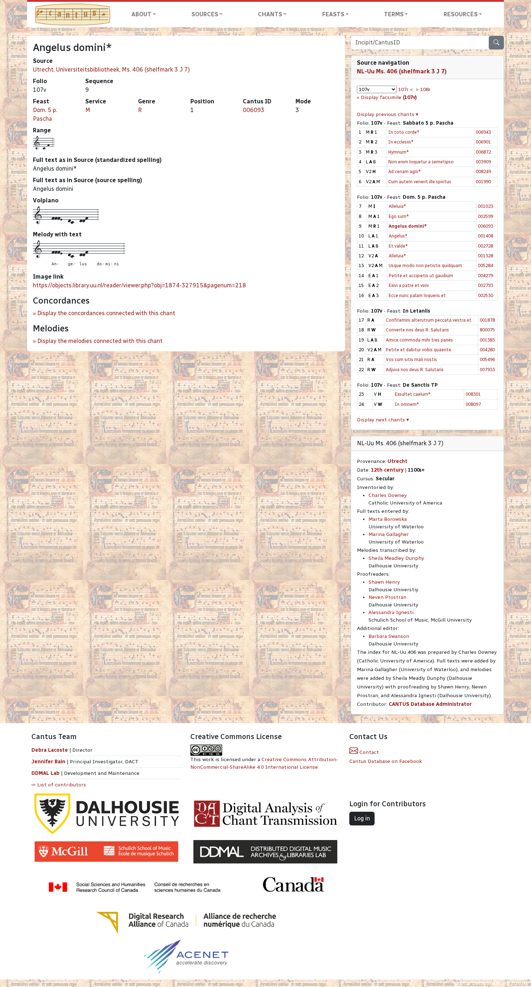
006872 (483, 152)
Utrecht (397, 461)
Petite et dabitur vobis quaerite (418, 349)
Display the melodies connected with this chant (100, 341)
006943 (483, 132)
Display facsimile (389, 97)
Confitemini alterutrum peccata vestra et (428, 320)
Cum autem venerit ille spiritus (419, 181)
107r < (405, 89)
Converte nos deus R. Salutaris (417, 329)
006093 (253, 110)
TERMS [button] (393, 14)
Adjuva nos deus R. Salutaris (415, 369)
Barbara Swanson (388, 636)
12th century (387, 470)
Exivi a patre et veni (409, 285)
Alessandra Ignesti (391, 612)
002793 (485, 285)
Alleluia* (397, 206)
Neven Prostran (387, 597)
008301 (473, 394)
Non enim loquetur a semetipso (421, 161)
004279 (485, 275)
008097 (473, 404)
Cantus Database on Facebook (385, 761)
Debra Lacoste (49, 750)
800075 (487, 329)
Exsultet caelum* (413, 394)
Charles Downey (387, 495)
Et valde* (398, 246)
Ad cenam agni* (404, 171)
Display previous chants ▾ (387, 114)
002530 (485, 295)
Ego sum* (399, 216)
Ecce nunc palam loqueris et (417, 295)
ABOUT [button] (141, 14)
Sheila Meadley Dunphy (396, 558)
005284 (485, 265)
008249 (483, 171)
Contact (368, 752)
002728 (485, 246)
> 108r (423, 89)
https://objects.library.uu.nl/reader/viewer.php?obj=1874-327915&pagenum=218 (139, 285)
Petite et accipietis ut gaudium (421, 275)
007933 (487, 369)
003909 (483, 161)
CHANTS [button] (270, 14)
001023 (485, 206)
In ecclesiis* (401, 142)
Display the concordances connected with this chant (106, 313)
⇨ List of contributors (58, 785)
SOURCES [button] (204, 14)
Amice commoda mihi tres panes (419, 340)
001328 (485, 255)
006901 (483, 142)
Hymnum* (398, 152)
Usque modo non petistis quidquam (425, 265)
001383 (487, 340)
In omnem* (407, 404)
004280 (487, 349)
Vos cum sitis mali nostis (411, 359)
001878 (487, 320)
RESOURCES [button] (461, 14)
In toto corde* (403, 132)
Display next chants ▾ (383, 420)
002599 (485, 216)
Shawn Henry (384, 582)
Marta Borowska (387, 519)
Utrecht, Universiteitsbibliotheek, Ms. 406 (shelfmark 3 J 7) (111, 69)
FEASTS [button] (333, 14)
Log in (362, 818)
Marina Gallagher (388, 534)
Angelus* (398, 236)
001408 (485, 236)
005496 (487, 359)
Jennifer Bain (49, 762)
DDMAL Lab (45, 773)
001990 (483, 181)
